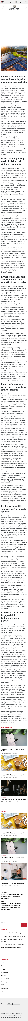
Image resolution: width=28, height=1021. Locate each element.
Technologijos (5, 981)
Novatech (14, 9)
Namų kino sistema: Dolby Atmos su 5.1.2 (12, 947)
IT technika (4, 966)
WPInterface (18, 1015)
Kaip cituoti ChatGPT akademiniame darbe (13, 936)
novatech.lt (15, 86)
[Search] (25, 7)
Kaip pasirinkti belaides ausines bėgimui (13, 775)
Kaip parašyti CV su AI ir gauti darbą (12, 883)
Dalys (2, 962)
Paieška (3, 922)
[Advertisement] (14, 27)
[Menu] (3, 7)
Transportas (4, 988)
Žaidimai (3, 991)
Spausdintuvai (5, 978)
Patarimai (3, 73)
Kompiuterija (3, 797)
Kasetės (3, 969)
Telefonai (3, 985)
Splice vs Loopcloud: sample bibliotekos (13, 799)
